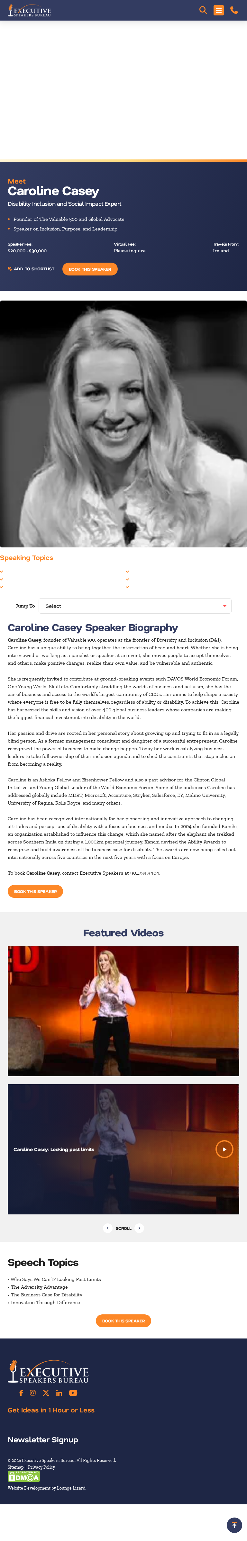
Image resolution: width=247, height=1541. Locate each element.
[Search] (203, 10)
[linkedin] (59, 1393)
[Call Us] (234, 10)
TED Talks (142, 586)
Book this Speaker (90, 269)
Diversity (15, 571)
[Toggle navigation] (219, 10)
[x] (46, 1393)
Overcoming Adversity (156, 579)
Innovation (17, 586)
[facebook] (21, 1393)
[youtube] (73, 1393)
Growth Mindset (23, 579)
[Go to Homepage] (29, 10)
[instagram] (33, 1393)
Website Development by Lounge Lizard (47, 1488)
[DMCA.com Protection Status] (24, 1476)
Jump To (25, 606)
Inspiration (143, 571)
